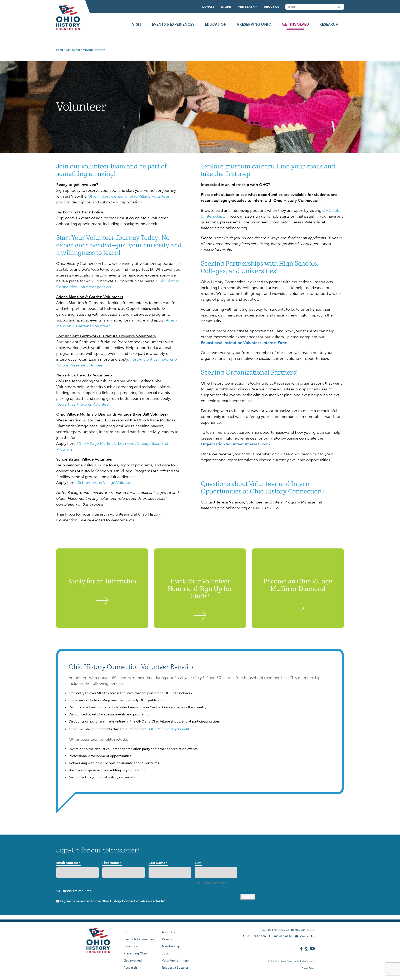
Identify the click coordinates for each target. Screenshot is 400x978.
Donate (167, 939)
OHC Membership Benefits (170, 729)
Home (59, 49)
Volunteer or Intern (175, 960)
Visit (136, 24)
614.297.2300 (257, 936)
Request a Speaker (175, 967)
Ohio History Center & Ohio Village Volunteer (128, 196)
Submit (247, 897)
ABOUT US (271, 6)
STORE (226, 6)
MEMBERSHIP (247, 6)
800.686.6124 (283, 936)
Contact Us (307, 936)
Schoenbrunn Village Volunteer (106, 482)
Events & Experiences (173, 24)
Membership (171, 946)
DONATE (208, 6)
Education (216, 24)
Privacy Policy (308, 968)
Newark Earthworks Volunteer (83, 404)
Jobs (165, 953)
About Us (168, 932)
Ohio (277, 961)
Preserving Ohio (254, 24)
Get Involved (295, 24)
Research (329, 24)
